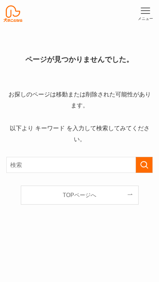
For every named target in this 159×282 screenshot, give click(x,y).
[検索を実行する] (144, 165)
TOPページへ (79, 195)
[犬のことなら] (12, 13)
